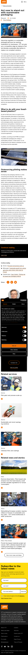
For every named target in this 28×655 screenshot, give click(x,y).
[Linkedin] (11, 282)
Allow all (14, 345)
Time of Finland (18, 642)
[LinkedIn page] (8, 647)
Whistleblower (4, 642)
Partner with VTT (18, 633)
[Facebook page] (1, 647)
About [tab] (22, 304)
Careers (16, 627)
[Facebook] (8, 282)
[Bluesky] (15, 282)
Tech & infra (4, 633)
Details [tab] (14, 304)
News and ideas (5, 630)
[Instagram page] (12, 647)
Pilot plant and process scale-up (15, 266)
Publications (4, 636)
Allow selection (14, 349)
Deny (14, 353)
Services (16, 630)
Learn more (4, 255)
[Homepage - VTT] (4, 2)
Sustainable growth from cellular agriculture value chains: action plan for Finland (14, 270)
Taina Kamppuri (7, 20)
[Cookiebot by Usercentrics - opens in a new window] (20, 300)
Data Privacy (17, 639)
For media (3, 639)
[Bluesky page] (5, 647)
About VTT (4, 627)
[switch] (24, 331)
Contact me (14, 363)
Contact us (17, 636)
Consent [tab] (5, 304)
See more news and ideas (14, 555)
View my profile (14, 367)
